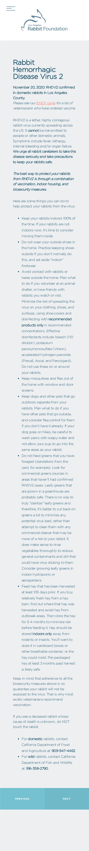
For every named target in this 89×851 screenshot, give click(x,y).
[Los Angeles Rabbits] (44, 20)
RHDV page (45, 103)
